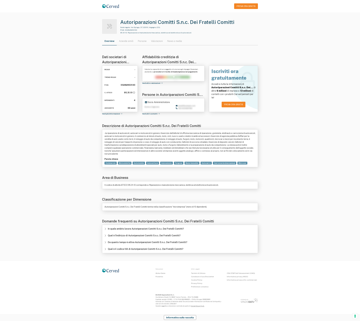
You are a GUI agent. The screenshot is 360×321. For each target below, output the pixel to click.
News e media (174, 41)
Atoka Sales (160, 273)
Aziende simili (126, 41)
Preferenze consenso (200, 287)
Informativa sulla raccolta (180, 317)
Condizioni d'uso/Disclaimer (202, 277)
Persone (142, 41)
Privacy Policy (196, 283)
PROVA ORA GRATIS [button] (246, 6)
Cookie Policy (196, 280)
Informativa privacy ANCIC (237, 277)
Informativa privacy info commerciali (242, 280)
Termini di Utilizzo (198, 273)
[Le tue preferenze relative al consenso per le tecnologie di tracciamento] (355, 316)
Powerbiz (159, 277)
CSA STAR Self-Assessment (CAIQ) (241, 273)
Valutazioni (157, 41)
